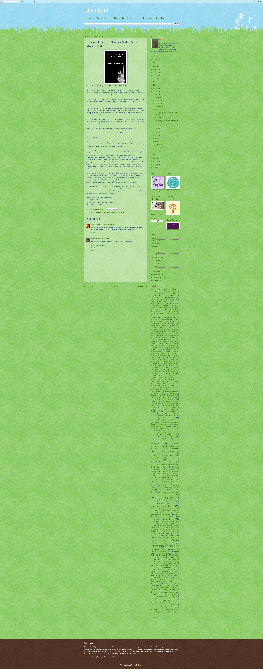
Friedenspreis (155, 456)
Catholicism (154, 409)
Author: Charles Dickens (158, 323)
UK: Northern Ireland (167, 592)
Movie (170, 506)
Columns (156, 422)
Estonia (168, 441)
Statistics (167, 567)
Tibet (171, 579)
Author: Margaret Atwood (158, 361)
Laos (155, 487)
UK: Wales (164, 594)
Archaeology (173, 297)
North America (156, 521)
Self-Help (161, 553)
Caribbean (163, 407)
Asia (166, 303)
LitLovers (154, 266)
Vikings (160, 601)
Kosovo (155, 485)
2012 (154, 161)
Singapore (174, 555)
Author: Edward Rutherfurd (167, 327)
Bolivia (152, 397)
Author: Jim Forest (172, 351)
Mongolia (153, 506)
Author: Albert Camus (165, 307)
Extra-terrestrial (175, 443)
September (158, 107)
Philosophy (155, 531)
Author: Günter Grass (163, 337)
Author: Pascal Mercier (157, 373)
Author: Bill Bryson (165, 319)
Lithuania (162, 495)
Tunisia (168, 587)
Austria (164, 306)
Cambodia (167, 405)
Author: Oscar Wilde (156, 371)
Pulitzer (165, 540)
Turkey (174, 587)
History (176, 467)
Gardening (153, 458)
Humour (154, 471)
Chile (177, 413)
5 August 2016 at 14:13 (107, 238)
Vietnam (153, 601)
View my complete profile (158, 54)
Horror (173, 469)
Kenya (154, 483)
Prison (167, 538)
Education (154, 437)
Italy (167, 479)
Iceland (174, 471)
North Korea (169, 521)
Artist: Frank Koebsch (159, 301)
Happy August (159, 125)
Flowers (166, 451)
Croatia (162, 424)
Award (167, 391)
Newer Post (88, 286)
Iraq (157, 477)
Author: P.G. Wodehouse (170, 371)
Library (168, 489)
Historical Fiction (159, 466)
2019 (154, 85)
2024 (154, 69)
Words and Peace (156, 280)
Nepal (174, 512)
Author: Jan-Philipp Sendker (171, 347)
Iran (152, 477)
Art (174, 299)
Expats (166, 443)
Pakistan (153, 527)
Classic (169, 417)
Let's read (96, 9)
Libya (175, 489)
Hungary (165, 471)
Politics (171, 535)
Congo (174, 422)
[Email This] (108, 209)
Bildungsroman (156, 395)
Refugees (169, 545)
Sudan (175, 567)
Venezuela (174, 599)
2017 (154, 91)
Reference (162, 545)
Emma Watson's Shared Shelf (95, 93)
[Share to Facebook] (114, 209)
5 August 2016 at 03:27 (107, 224)
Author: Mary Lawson (166, 363)
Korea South (176, 483)
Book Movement (156, 238)
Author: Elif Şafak (155, 329)
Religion (156, 547)
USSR (173, 597)
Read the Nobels (155, 272)
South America (174, 561)
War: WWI (175, 605)
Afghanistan (175, 289)
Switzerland (154, 571)
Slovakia (162, 559)
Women (123, 212)
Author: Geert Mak (163, 333)
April (156, 138)
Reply (93, 232)
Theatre (177, 575)
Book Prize (161, 399)
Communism (165, 422)
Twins (174, 589)
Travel (157, 585)
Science (169, 551)
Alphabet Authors (170, 293)
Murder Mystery (173, 508)
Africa (156, 291)
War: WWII (158, 607)
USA (119, 212)
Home (89, 18)
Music (108, 212)
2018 (154, 88)
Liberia (161, 489)
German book (158, 460)
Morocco (161, 506)
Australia (155, 306)
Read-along (154, 545)
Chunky (157, 418)
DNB (152, 249)
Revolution (175, 547)
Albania (165, 291)
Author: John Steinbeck (166, 355)
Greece (174, 462)
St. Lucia (159, 567)
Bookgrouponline (156, 241)
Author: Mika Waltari (166, 365)
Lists (153, 491)
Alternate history (156, 295)
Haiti (159, 464)
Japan (152, 482)
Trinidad (175, 585)
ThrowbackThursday (109, 133)
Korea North (167, 483)
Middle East (163, 503)
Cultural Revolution (156, 426)
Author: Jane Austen (159, 349)
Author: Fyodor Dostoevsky (158, 331)
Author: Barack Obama (172, 315)
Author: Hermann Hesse (163, 339)
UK (152, 591)
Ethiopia (175, 441)
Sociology (176, 559)
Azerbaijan (174, 391)
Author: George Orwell (161, 335)
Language (176, 486)
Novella (156, 523)
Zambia (164, 612)
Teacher (173, 573)
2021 (154, 79)
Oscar (168, 525)
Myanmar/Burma (166, 510)
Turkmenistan (154, 589)
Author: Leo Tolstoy (171, 359)
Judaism (166, 481)
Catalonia (172, 407)
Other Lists (159, 18)
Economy (173, 435)
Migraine (174, 504)
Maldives (161, 500)
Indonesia (167, 475)
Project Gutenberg (156, 269)
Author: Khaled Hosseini (157, 359)
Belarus (163, 393)
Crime (153, 424)
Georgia (177, 458)
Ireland (163, 477)
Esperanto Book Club (158, 441)
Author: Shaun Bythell (162, 379)
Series (153, 555)
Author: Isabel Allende (170, 343)
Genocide (160, 458)
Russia (163, 549)
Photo (165, 531)
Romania (156, 549)
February (158, 145)
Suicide (153, 569)
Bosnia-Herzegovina (171, 401)
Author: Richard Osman (160, 377)
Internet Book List (156, 260)
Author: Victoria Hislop (164, 387)
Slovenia (169, 559)
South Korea (157, 563)
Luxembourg (160, 497)
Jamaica (175, 479)
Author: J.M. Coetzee (157, 345)
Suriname (163, 569)
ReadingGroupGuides (157, 274)
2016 (154, 94)
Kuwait (161, 485)
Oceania (165, 523)
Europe (154, 443)
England (171, 437)
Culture (166, 426)
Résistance (166, 547)
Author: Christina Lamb (163, 325)
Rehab (177, 545)
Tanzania (153, 573)
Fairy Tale (156, 446)
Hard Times (165, 464)
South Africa (163, 561)
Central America (169, 409)
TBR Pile (162, 573)
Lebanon (167, 487)
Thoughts (147, 18)
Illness (153, 473)
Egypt (162, 437)
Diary (152, 431)
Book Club (134, 18)
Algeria (153, 293)
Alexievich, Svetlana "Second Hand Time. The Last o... (166, 113)
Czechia (153, 429)
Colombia (166, 420)
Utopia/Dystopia (155, 599)
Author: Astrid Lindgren (157, 315)
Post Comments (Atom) (99, 291)
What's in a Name (172, 607)
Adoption (153, 289)
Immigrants (164, 473)
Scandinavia (160, 551)
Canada (153, 407)
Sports (172, 565)
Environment (155, 439)
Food (173, 452)
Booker (168, 399)
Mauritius (174, 500)
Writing (156, 612)
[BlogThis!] (110, 209)
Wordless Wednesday (172, 610)
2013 (154, 158)
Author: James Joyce (156, 347)
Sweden (172, 569)
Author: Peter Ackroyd (159, 375)
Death (161, 428)
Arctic (152, 299)
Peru (167, 529)
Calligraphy (160, 405)
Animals (171, 295)
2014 (154, 155)
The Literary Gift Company (159, 277)
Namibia (168, 512)
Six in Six (176, 557)
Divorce (161, 431)
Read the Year (171, 543)
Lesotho (175, 487)
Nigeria (169, 516)
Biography (94, 212)
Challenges (154, 411)
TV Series (164, 589)
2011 (154, 164)
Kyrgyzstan (168, 485)
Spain (170, 563)
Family (165, 445)
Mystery (176, 510)
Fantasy (161, 449)
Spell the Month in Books (165, 564)
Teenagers (154, 575)
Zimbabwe (171, 612)
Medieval (153, 502)
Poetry (153, 535)
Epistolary (165, 439)
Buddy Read (174, 403)
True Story (153, 587)
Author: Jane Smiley (173, 349)
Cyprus (174, 426)
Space (164, 563)
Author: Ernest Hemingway (170, 329)
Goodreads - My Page (157, 258)
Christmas (176, 415)
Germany (171, 460)
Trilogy (167, 585)
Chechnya (165, 411)
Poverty (160, 538)
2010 (154, 167)
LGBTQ (99, 212)
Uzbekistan (166, 599)
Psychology (154, 540)
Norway (176, 521)
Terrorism (162, 575)
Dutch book (163, 435)
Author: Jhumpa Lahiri (159, 351)
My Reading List (103, 18)
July (156, 129)
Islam (170, 477)
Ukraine (173, 594)
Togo (159, 581)
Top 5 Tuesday (168, 581)
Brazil (159, 403)
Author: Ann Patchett (157, 313)
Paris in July (169, 527)
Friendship (169, 456)
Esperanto (176, 439)
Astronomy (176, 303)
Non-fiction (113, 212)
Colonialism (175, 420)
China (155, 415)
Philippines (173, 529)
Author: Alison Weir (156, 311)
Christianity (164, 415)
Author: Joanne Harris (157, 353)
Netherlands (154, 514)
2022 (154, 75)
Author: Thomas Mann (163, 383)
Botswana (153, 403)
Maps (167, 500)
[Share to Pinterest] (116, 209)
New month (166, 514)
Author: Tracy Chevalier (164, 385)
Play (174, 534)
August (157, 110)
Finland (159, 451)
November (158, 100)
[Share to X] (112, 209)
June (156, 132)
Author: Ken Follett (170, 357)
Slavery (155, 559)
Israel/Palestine (157, 479)
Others (175, 525)
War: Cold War (166, 603)
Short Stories (163, 555)
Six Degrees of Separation (160, 557)
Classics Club (155, 420)
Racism (159, 543)
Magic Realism (170, 497)
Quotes (175, 539)
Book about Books (164, 397)
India (160, 475)
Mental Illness (171, 502)
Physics (174, 531)
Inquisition (174, 475)
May (156, 135)
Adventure (163, 289)
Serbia (175, 553)
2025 (154, 66)
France (153, 454)
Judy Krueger (95, 225)
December (158, 97)
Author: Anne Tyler (171, 313)
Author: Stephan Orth (162, 381)
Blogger (140, 665)
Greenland (153, 464)
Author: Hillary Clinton (164, 341)
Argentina (159, 299)
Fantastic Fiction (156, 252)
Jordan (159, 481)
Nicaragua (162, 516)
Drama (160, 433)
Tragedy (166, 583)
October (157, 103)
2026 (154, 63)
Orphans (153, 525)
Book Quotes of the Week (162, 117)
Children (154, 413)
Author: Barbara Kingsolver (161, 317)
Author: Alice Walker (171, 309)
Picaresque (154, 534)
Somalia (156, 561)
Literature (154, 495)
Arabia (165, 297)
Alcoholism (172, 291)
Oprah (174, 523)
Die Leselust (154, 246)
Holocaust (158, 469)
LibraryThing (155, 263)
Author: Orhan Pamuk (168, 369)
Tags (167, 571)
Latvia (160, 487)
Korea (160, 483)
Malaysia (153, 500)
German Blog (119, 18)
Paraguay (160, 527)
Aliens (159, 293)
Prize (174, 538)
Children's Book (166, 413)
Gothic (153, 462)
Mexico (153, 504)
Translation (175, 583)
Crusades (169, 424)
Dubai (175, 433)
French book (169, 454)
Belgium (172, 393)
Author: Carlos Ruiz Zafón (167, 322)
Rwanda (171, 549)
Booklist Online (155, 244)
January (157, 148)
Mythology (158, 513)
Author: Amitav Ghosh (171, 311)
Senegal (169, 553)
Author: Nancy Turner (167, 367)
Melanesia (162, 502)
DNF (169, 431)
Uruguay (153, 597)
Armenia (167, 299)
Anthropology (155, 297)
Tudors (161, 587)
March (157, 141)
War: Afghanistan (169, 601)
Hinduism (174, 464)
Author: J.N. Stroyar (171, 345)
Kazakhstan (176, 481)
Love (104, 212)
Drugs (169, 433)
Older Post (142, 286)
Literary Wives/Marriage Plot (169, 492)
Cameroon (174, 405)
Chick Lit (173, 411)
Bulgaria (153, 405)
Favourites (174, 448)
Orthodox (161, 525)
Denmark (173, 429)
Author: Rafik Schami (173, 375)
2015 (154, 152)
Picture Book (165, 534)
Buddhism (166, 403)
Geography (168, 458)
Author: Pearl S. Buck (172, 373)
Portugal (153, 537)
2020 (154, 82)
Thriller (171, 577)
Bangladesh (154, 393)
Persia (161, 529)
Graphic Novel (163, 462)
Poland (162, 535)
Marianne (94, 239)
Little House (169, 495)
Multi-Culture (156, 508)
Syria (162, 571)
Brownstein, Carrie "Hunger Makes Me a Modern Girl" (166, 121)
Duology (153, 435)
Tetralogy (170, 575)
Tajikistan (174, 571)
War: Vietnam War (165, 605)
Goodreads (154, 255)
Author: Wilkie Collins (166, 389)
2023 (154, 72)
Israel (177, 477)
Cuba (175, 424)
